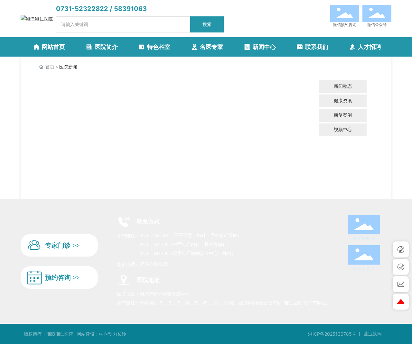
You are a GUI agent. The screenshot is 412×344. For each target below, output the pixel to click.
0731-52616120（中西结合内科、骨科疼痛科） (185, 244)
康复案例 (343, 115)
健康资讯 (343, 100)
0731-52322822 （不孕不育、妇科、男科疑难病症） (191, 235)
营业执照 (373, 333)
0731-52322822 (82, 9)
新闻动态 (343, 86)
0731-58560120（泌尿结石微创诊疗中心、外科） (188, 253)
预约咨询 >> (62, 277)
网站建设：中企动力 (97, 334)
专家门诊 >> (62, 245)
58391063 (130, 9)
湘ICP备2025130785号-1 (334, 334)
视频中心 (343, 129)
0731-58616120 (154, 264)
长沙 (121, 334)
